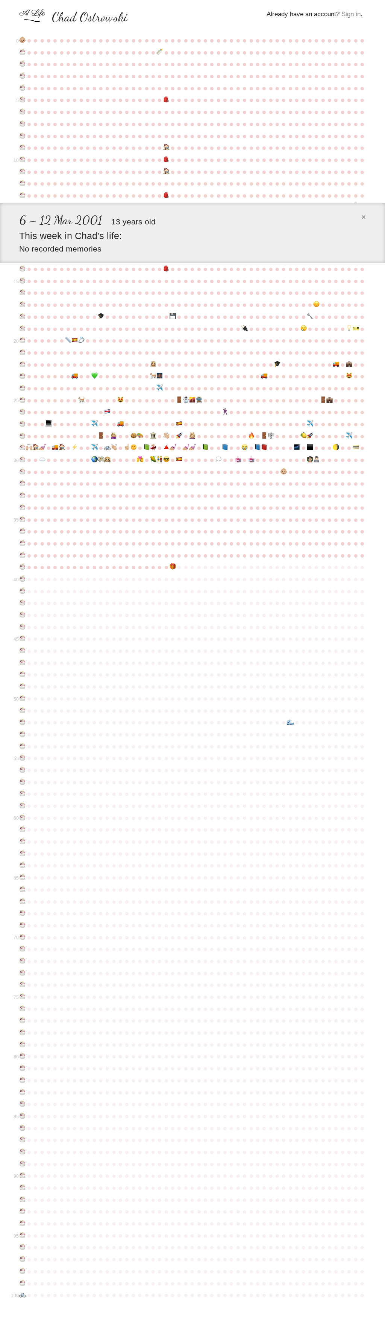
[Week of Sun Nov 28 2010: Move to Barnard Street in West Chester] (264, 376)
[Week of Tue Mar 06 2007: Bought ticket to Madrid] (355, 329)
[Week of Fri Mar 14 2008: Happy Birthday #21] (22, 352)
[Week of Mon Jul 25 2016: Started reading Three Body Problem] (146, 448)
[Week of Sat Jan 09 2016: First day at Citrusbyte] (303, 436)
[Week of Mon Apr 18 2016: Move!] (55, 448)
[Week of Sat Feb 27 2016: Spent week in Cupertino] (349, 436)
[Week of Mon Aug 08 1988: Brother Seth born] (159, 52)
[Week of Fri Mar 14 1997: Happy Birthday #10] (22, 160)
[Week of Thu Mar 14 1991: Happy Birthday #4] (22, 88)
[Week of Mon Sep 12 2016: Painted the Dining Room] (192, 448)
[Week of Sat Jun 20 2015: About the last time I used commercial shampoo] (114, 436)
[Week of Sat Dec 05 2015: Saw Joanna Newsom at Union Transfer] (270, 436)
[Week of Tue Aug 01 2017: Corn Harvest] (153, 460)
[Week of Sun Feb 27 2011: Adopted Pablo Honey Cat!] (349, 376)
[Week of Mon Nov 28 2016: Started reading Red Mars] (264, 448)
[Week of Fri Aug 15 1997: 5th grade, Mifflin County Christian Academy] (166, 160)
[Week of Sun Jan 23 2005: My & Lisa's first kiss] (316, 305)
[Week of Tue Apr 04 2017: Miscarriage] (42, 460)
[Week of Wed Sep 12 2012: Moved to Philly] (192, 400)
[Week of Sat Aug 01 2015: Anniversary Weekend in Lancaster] (153, 436)
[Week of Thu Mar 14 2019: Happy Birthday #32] (22, 483)
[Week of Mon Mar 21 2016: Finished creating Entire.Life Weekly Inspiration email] (29, 448)
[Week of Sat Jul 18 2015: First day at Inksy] (140, 436)
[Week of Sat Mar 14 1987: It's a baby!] (22, 40)
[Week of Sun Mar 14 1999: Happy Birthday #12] (22, 183)
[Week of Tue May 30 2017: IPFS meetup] (94, 460)
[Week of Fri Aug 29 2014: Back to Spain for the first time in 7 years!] (179, 424)
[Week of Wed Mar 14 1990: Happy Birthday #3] (22, 76)
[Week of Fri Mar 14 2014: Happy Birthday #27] (22, 424)
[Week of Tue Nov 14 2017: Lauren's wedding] (251, 460)
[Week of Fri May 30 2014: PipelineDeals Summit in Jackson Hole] (94, 424)
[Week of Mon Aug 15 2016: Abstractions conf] (166, 448)
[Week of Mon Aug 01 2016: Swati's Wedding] (153, 448)
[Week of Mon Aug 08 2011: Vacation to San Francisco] (159, 388)
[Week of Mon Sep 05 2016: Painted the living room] (186, 448)
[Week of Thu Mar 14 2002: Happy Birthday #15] (22, 281)
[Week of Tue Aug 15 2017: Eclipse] (166, 460)
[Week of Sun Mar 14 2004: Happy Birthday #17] (22, 305)
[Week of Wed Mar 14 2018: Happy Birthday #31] (22, 472)
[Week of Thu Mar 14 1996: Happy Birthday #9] (22, 148)
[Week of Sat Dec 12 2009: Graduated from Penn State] (277, 364)
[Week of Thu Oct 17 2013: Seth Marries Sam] (225, 412)
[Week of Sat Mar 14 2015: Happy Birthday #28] (22, 436)
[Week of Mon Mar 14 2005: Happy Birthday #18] (22, 317)
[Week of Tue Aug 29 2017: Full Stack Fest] (179, 460)
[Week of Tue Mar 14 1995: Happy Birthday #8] (22, 136)
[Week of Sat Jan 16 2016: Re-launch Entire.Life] (310, 436)
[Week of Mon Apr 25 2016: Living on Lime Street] (61, 448)
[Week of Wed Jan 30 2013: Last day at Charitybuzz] (323, 400)
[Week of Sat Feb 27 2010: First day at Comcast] (349, 364)
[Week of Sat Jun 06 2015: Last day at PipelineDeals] (101, 436)
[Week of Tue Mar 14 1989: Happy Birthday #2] (22, 64)
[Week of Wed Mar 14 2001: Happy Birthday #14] (22, 269)
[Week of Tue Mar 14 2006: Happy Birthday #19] (22, 329)
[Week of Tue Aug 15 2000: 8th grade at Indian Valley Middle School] (166, 195)
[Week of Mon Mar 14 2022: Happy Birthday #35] (22, 520)
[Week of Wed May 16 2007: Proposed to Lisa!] (81, 340)
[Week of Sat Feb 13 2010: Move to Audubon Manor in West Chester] (336, 364)
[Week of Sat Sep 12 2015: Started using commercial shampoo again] (192, 436)
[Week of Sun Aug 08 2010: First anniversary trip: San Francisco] (159, 376)
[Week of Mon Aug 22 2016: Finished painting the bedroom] (173, 448)
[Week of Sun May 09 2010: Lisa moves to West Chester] (74, 376)
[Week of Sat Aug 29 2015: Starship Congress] (179, 436)
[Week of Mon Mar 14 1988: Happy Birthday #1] (22, 52)
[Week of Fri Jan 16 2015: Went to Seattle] (310, 424)
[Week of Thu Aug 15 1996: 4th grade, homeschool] (166, 148)
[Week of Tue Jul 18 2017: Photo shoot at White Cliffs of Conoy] (140, 460)
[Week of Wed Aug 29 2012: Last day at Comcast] (179, 400)
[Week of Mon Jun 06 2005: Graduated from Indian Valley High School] (101, 317)
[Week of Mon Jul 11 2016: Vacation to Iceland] (133, 448)
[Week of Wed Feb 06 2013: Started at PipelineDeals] (329, 400)
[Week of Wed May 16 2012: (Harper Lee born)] (81, 400)
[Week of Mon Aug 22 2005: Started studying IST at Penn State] (173, 317)
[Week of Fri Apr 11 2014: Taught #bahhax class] (48, 424)
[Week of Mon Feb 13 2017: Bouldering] (336, 448)
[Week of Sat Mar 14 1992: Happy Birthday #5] (22, 100)
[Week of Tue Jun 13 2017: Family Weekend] (107, 460)
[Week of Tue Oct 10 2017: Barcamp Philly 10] (218, 460)
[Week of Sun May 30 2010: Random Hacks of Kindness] (94, 376)
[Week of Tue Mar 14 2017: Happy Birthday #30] (22, 460)
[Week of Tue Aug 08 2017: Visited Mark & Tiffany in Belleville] (159, 460)
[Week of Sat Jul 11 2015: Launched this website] (133, 436)
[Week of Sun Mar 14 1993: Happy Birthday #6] (22, 112)
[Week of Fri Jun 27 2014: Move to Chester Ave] (120, 424)
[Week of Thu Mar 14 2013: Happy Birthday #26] (22, 412)
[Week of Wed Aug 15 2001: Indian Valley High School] (166, 269)
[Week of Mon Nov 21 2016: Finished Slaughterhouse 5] (258, 448)
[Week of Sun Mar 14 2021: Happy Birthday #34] (22, 508)
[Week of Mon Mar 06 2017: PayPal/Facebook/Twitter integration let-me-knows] (355, 448)
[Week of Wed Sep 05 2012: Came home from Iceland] (186, 400)
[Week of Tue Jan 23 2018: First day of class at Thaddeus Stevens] (316, 460)
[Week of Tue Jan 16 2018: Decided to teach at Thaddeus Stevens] (310, 460)
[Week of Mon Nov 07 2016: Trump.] (244, 448)
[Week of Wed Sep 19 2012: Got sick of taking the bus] (199, 400)
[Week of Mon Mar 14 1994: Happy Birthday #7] (22, 124)
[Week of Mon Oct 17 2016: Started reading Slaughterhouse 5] (225, 448)
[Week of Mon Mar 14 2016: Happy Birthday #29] (22, 448)
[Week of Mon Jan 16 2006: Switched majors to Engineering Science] (310, 317)
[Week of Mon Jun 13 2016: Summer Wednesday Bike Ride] (107, 448)
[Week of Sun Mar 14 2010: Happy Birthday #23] (22, 376)
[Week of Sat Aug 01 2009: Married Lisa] (153, 364)
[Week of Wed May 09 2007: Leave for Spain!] (74, 340)
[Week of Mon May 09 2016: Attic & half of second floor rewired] (74, 448)
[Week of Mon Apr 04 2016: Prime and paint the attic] (42, 448)
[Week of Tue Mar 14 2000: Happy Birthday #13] (22, 195)
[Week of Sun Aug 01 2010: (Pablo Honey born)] (153, 376)
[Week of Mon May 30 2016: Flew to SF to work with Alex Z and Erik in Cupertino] (94, 448)
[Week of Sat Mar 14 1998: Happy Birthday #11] (22, 172)
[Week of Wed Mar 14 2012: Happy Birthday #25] (22, 400)
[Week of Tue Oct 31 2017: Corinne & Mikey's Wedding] (238, 460)
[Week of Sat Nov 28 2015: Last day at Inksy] (264, 436)
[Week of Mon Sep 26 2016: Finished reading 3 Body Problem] (205, 448)
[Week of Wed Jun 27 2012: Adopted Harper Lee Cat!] (120, 400)
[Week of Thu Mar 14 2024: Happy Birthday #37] (22, 543)
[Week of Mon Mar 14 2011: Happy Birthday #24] (22, 388)
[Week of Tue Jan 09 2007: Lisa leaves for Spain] (303, 329)
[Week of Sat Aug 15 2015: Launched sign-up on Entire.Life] (166, 436)
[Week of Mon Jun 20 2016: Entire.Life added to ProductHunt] (114, 448)
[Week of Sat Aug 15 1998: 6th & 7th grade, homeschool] (166, 172)
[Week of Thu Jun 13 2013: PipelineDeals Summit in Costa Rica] (107, 412)
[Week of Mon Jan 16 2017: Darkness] (310, 448)
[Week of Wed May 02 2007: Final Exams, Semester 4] (68, 340)
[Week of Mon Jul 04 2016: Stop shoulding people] (127, 448)
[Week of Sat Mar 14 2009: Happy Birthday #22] (22, 364)
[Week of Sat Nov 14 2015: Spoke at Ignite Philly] (251, 436)
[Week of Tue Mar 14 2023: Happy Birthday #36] (22, 531)
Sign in (351, 14)
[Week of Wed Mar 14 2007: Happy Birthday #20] (22, 340)
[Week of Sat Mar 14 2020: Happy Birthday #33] (22, 495)
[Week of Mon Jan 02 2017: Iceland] (297, 448)
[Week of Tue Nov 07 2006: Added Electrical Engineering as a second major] (244, 329)
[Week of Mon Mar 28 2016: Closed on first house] (35, 448)
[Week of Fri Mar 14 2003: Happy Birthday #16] (22, 293)
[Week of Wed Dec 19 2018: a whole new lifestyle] (283, 472)
